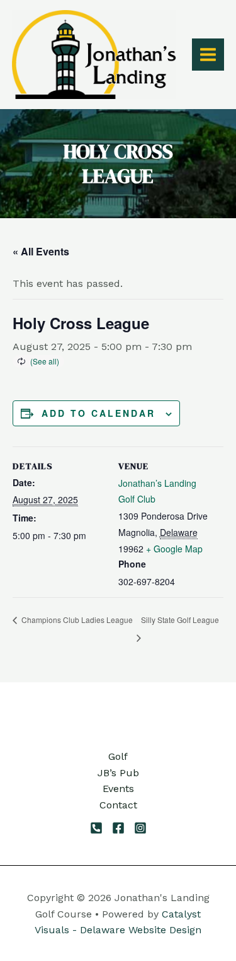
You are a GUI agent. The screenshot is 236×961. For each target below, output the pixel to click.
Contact (118, 805)
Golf (118, 756)
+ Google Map (174, 548)
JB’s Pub (118, 773)
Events (118, 789)
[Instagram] (140, 828)
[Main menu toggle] (208, 54)
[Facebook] (118, 828)
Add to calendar (98, 413)
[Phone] (96, 828)
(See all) (44, 361)
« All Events (41, 251)
